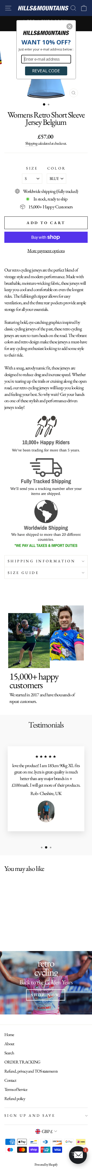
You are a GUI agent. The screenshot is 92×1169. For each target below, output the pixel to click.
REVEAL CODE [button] (46, 71)
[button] (69, 26)
